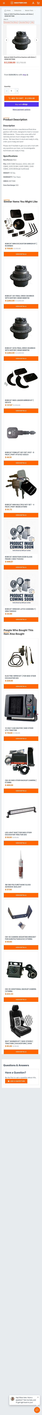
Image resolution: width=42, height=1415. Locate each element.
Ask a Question (17, 1081)
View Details (21, 254)
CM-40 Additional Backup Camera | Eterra (20, 990)
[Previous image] (6, 40)
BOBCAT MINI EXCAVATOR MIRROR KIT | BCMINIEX (21, 245)
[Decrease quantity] (6, 90)
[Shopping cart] (38, 3)
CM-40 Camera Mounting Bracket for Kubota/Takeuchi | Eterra (20, 938)
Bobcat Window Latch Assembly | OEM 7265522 (20, 610)
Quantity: (7, 86)
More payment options (21, 109)
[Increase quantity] (17, 90)
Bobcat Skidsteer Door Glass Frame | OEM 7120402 (18, 558)
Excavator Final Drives (10, 22)
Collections (17, 10)
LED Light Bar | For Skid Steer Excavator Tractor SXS (18, 833)
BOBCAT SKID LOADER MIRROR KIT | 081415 (19, 401)
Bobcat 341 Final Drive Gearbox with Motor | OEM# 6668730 (19, 297)
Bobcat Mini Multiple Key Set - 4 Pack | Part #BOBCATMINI (19, 506)
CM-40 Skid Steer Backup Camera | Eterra (20, 781)
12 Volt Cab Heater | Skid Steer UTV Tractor (19, 729)
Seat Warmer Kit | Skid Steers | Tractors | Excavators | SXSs (19, 1042)
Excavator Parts (23, 22)
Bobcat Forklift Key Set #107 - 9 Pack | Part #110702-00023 (19, 453)
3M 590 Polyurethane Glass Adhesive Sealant (18, 886)
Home (8, 10)
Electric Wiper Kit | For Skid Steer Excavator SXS (20, 677)
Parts (32, 22)
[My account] (33, 3)
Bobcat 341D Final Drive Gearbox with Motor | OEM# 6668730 (20, 349)
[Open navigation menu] (4, 3)
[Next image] (36, 40)
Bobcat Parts (29, 10)
